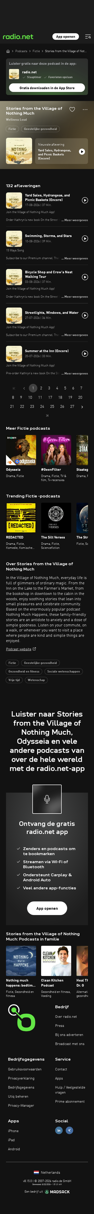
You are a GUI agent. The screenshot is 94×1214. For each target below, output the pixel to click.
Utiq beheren (18, 1096)
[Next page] (82, 407)
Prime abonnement (70, 1101)
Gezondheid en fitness (24, 671)
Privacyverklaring (21, 1078)
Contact (61, 1069)
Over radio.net (66, 1017)
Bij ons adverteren (69, 1035)
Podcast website (18, 649)
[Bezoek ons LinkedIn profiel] (59, 1130)
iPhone (13, 1131)
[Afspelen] (82, 152)
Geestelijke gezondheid (40, 129)
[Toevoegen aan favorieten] (72, 109)
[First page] (14, 388)
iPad (11, 1140)
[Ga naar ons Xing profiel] (69, 1130)
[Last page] (47, 416)
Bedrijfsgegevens (21, 1087)
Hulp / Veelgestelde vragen (70, 1090)
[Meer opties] (85, 110)
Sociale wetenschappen (63, 671)
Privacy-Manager (21, 1105)
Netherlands (50, 1172)
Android (14, 1149)
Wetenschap (36, 680)
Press (59, 1026)
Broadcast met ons (69, 1044)
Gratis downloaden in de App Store (47, 88)
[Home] (8, 51)
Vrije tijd (14, 680)
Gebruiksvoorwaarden (25, 1069)
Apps (59, 1078)
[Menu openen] (88, 36)
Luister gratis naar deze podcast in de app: (42, 63)
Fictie (12, 129)
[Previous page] (24, 388)
